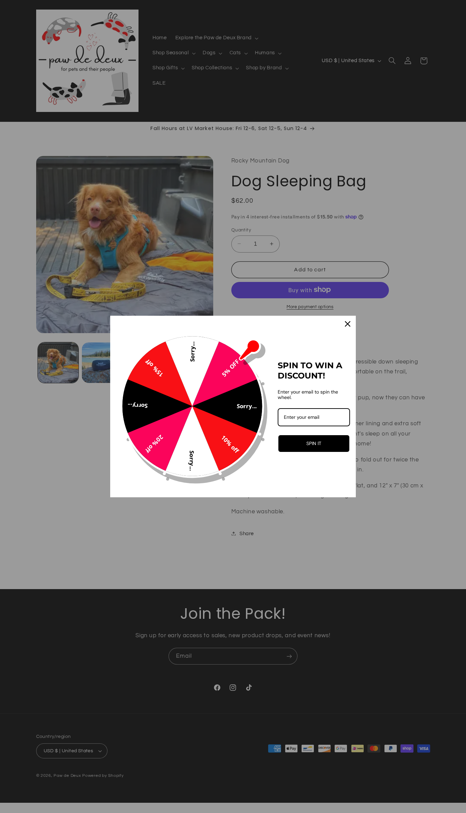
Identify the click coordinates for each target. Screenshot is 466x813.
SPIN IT (313, 443)
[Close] (347, 324)
